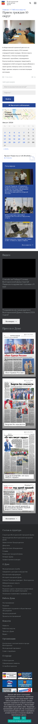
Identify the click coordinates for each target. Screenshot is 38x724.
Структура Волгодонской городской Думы (18, 535)
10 (5, 136)
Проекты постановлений (11, 616)
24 (5, 142)
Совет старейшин (9, 651)
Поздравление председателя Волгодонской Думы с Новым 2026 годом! (18, 312)
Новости (5, 625)
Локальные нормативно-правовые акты (16, 594)
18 (10, 139)
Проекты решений (9, 613)
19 (14, 139)
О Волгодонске (8, 660)
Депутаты (6, 545)
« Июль (6, 149)
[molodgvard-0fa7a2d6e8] (25, 691)
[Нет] (35, 708)
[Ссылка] (19, 114)
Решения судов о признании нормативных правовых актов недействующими (17, 590)
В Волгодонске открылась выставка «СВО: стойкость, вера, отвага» (18, 239)
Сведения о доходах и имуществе (15, 572)
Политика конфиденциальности (19, 721)
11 (9, 136)
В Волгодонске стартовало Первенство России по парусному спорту (17, 216)
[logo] (3, 3)
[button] (30, 3)
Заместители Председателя (13, 542)
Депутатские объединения (12, 548)
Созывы (5, 551)
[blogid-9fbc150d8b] (25, 675)
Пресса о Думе (8, 631)
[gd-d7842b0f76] (25, 683)
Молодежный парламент (11, 648)
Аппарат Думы (7, 557)
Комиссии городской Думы (12, 554)
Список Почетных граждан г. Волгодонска (18, 580)
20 (19, 139)
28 (24, 142)
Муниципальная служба (11, 569)
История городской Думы (12, 577)
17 (5, 139)
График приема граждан (11, 559)
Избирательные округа (11, 583)
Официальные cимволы (11, 663)
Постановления (8, 603)
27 (19, 142)
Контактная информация (11, 574)
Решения (5, 606)
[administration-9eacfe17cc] (9, 675)
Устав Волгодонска (9, 666)
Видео (4, 634)
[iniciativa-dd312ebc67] (9, 691)
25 (10, 142)
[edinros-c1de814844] (9, 683)
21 (24, 139)
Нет (23, 718)
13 (19, 136)
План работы (7, 586)
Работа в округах (8, 628)
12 (14, 136)
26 (14, 142)
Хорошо (16, 718)
